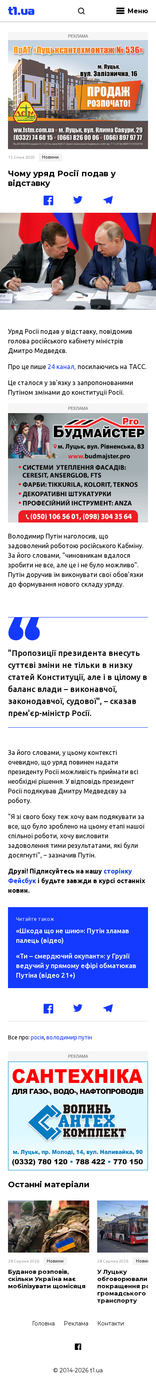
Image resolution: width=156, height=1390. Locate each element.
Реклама (76, 1323)
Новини (50, 157)
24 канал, (62, 366)
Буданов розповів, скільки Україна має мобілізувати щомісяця (47, 1279)
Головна (43, 1323)
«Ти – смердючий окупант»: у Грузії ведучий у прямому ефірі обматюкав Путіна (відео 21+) (76, 965)
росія (37, 1037)
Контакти (110, 1323)
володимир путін (69, 1037)
